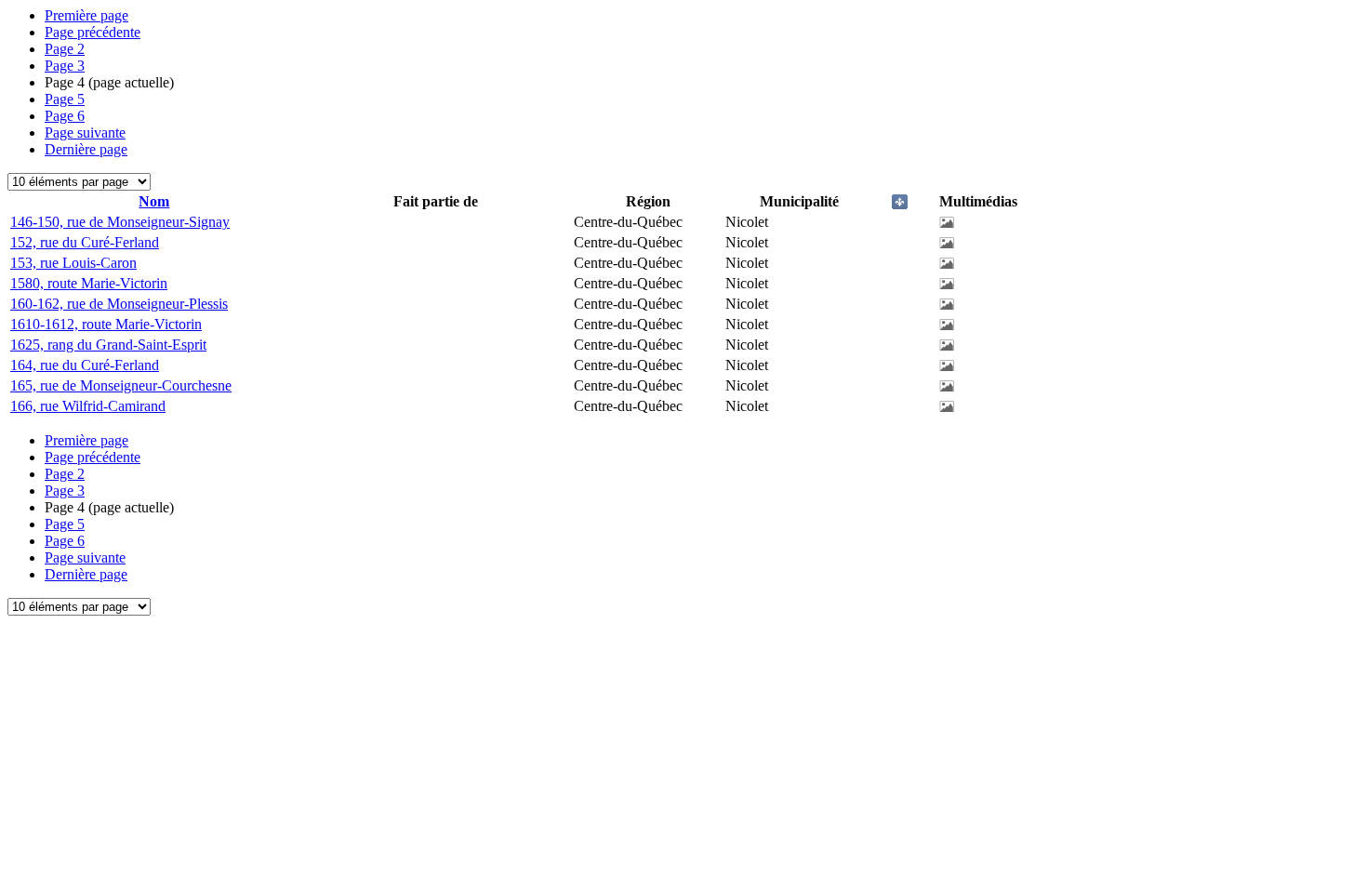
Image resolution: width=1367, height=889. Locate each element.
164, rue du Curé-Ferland (84, 365)
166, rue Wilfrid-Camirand (88, 406)
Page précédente (92, 32)
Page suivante (85, 132)
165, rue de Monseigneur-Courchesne (121, 385)
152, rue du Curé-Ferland (84, 242)
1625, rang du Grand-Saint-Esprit (108, 344)
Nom (154, 201)
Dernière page (86, 149)
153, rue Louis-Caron (73, 263)
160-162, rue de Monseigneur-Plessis (119, 304)
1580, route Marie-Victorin (88, 283)
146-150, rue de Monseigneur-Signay (120, 222)
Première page (86, 15)
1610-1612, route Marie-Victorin (106, 324)
